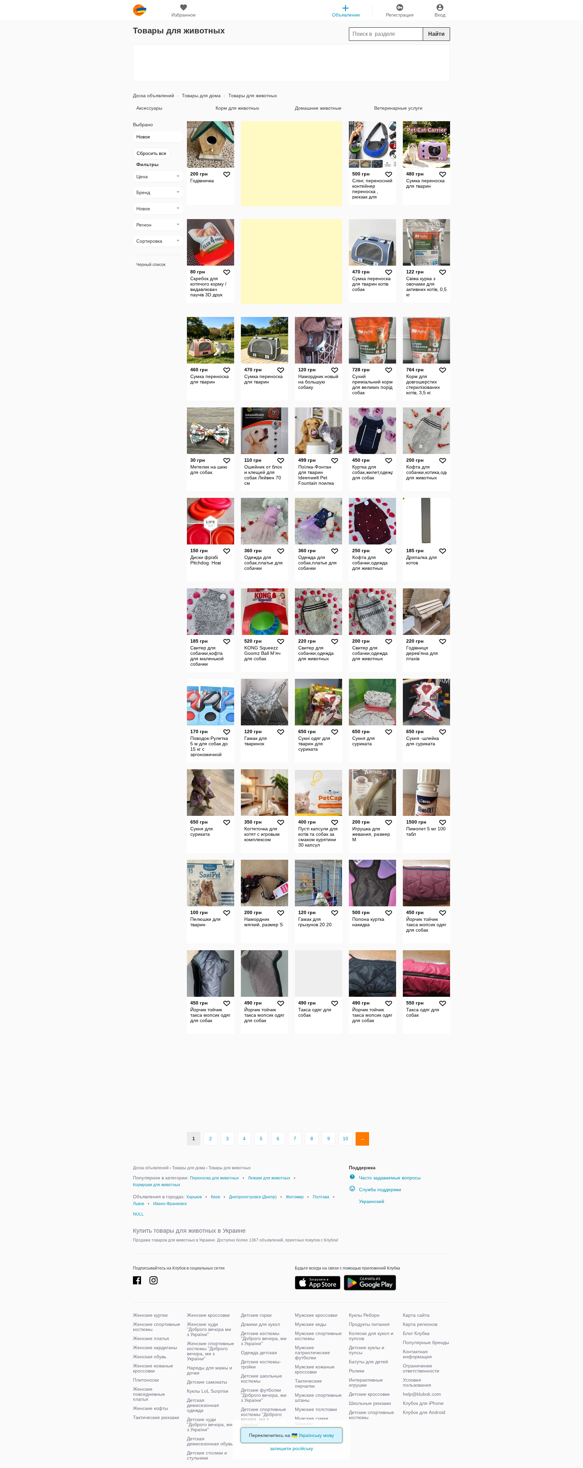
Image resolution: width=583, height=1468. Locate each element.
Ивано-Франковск (170, 1203)
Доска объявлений (153, 95)
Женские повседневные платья (149, 1394)
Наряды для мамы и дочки (209, 1370)
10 (345, 1138)
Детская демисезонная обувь (210, 1441)
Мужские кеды (310, 1324)
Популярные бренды (426, 1342)
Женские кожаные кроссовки (153, 1368)
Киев (215, 1197)
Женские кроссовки (208, 1315)
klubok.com (139, 10)
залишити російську (291, 1448)
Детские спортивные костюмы (371, 1415)
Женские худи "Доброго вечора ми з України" (209, 1329)
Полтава (321, 1197)
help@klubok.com (422, 1394)
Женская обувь (149, 1356)
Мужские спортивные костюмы (318, 1336)
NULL (138, 1214)
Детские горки (256, 1315)
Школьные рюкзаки (370, 1403)
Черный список (150, 264)
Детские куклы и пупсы (366, 1350)
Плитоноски (146, 1380)
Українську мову (316, 1435)
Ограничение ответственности (421, 1368)
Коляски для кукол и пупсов (371, 1336)
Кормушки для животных (156, 1184)
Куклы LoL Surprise (207, 1391)
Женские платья (151, 1338)
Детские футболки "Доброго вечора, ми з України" (263, 1395)
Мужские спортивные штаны (318, 1397)
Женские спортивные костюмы (156, 1327)
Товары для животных (252, 95)
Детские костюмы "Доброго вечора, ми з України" (263, 1338)
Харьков (194, 1197)
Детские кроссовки (369, 1394)
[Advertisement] (291, 63)
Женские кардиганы (155, 1347)
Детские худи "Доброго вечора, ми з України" (209, 1424)
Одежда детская (259, 1352)
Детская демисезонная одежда (203, 1405)
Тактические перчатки (308, 1383)
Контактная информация (417, 1354)
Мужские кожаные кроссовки (315, 1369)
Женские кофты (150, 1408)
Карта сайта (416, 1315)
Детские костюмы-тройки (261, 1364)
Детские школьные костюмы (261, 1378)
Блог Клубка (416, 1333)
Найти (436, 34)
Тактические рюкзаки (156, 1417)
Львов (138, 1203)
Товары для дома (201, 95)
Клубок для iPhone (423, 1403)
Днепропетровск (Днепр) (253, 1197)
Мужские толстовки (316, 1409)
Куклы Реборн (364, 1315)
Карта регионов (420, 1324)
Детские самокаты (207, 1382)
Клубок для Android (424, 1412)
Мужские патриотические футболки (312, 1352)
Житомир (295, 1197)
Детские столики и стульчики (207, 1455)
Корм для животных (237, 108)
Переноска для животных (214, 1178)
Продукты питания (369, 1324)
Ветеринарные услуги (398, 108)
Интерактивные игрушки (366, 1382)
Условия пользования (417, 1382)
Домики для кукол (260, 1324)
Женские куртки (150, 1315)
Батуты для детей (368, 1361)
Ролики (356, 1370)
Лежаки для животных (269, 1178)
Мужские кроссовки (316, 1315)
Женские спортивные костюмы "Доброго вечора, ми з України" (210, 1351)
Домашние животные (318, 108)
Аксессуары (149, 108)
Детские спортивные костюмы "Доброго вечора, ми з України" (263, 1417)
